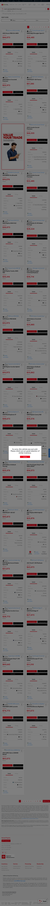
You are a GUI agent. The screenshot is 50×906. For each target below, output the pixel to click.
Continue (25, 456)
